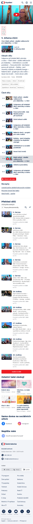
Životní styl (21, 81)
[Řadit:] (30, 207)
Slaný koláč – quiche (8, 193)
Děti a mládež (14, 84)
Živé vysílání (5, 479)
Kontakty (20, 505)
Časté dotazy (21, 501)
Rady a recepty (6, 81)
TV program (5, 476)
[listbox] (16, 469)
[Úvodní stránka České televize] (9, 444)
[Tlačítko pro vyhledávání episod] (25, 207)
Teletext (4, 487)
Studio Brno (21, 483)
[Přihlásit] (27, 2)
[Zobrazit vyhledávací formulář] (22, 2)
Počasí (3, 494)
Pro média (20, 476)
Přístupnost (23, 521)
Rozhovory (21, 87)
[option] (6, 469)
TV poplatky (5, 483)
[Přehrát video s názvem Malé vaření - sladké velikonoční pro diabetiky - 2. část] (16, 15)
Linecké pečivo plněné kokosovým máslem (16, 188)
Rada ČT (19, 490)
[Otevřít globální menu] (31, 2)
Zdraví (14, 81)
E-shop (3, 498)
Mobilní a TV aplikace (8, 501)
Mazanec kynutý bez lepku (10, 191)
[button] (16, 14)
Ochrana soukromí (13, 521)
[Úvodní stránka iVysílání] (6, 2)
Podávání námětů (22, 498)
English (3, 521)
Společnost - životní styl (9, 87)
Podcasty (4, 490)
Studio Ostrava (21, 487)
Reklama (20, 479)
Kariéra (19, 494)
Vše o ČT (4, 505)
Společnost (5, 84)
